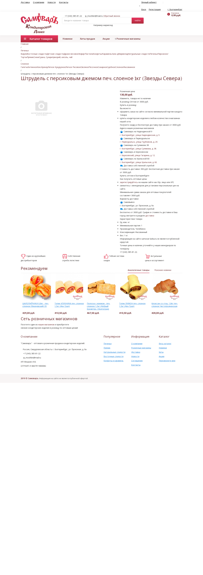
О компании (38, 2)
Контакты (63, 2)
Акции (106, 38)
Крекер (44, 67)
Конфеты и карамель (113, 360)
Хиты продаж (87, 38)
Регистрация (155, 9)
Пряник (30, 57)
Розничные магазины (128, 38)
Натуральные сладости (139, 54)
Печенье (154, 54)
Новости (52, 2)
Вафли (24, 54)
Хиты (161, 352)
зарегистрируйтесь (129, 182)
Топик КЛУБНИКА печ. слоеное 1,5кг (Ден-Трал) (69, 304)
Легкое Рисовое (73, 67)
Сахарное (102, 67)
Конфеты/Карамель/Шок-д (105, 54)
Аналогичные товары (138, 270)
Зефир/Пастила (85, 54)
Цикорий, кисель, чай (62, 57)
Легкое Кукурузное (57, 67)
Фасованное (129, 67)
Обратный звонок (111, 16)
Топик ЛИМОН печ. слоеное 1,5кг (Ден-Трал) (132, 304)
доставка (149, 215)
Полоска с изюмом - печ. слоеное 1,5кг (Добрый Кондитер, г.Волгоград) (98, 306)
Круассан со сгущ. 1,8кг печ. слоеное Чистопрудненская (164, 304)
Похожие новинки (162, 270)
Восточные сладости (37, 54)
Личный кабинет (149, 2)
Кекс (39, 67)
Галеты (24, 67)
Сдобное (111, 67)
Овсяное (85, 67)
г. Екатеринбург (175, 9)
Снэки (36, 57)
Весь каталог (165, 343)
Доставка (25, 2)
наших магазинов (46, 324)
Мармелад (123, 54)
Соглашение (137, 360)
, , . (140, 135)
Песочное (93, 67)
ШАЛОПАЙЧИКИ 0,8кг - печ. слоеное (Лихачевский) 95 (35, 304)
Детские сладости (55, 54)
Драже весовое (71, 54)
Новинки (67, 38)
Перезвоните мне (167, 360)
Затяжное (32, 67)
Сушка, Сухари (45, 57)
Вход (143, 9)
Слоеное (119, 67)
